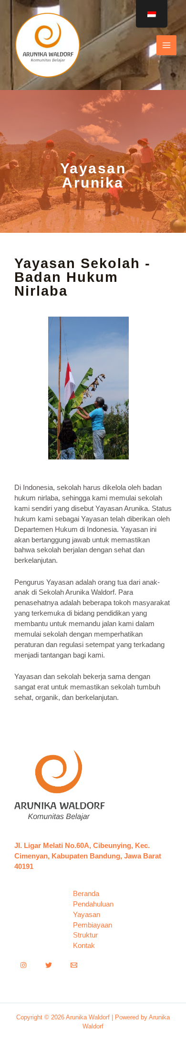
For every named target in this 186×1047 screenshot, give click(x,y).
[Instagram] (23, 965)
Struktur (85, 935)
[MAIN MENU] (166, 45)
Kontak (84, 945)
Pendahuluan (93, 904)
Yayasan (86, 914)
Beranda (86, 893)
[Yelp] (49, 965)
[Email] (74, 965)
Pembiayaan (92, 925)
